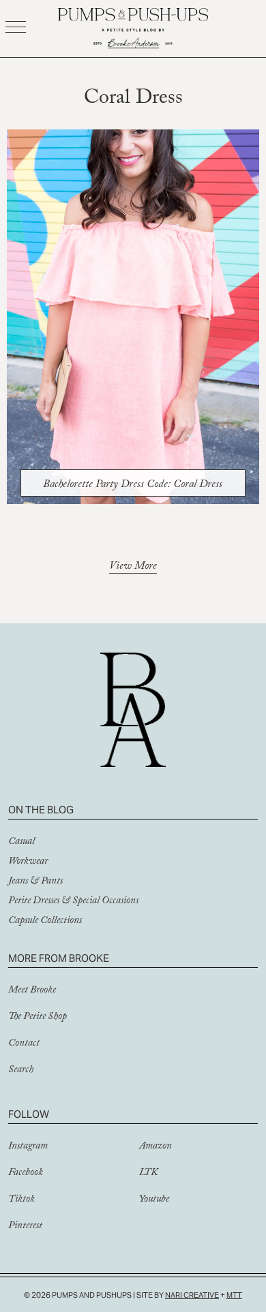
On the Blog (41, 809)
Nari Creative (192, 1295)
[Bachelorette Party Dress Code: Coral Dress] (133, 316)
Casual (21, 843)
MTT (234, 1295)
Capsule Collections (45, 922)
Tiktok (21, 1200)
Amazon (155, 1147)
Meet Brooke (32, 991)
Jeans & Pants (35, 882)
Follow (28, 1114)
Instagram (28, 1147)
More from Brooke (58, 958)
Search (20, 1071)
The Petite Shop (37, 1018)
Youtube (154, 1200)
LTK (148, 1174)
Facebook (25, 1174)
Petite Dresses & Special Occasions (73, 902)
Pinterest (25, 1227)
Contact (24, 1044)
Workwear (28, 862)
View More (133, 568)
